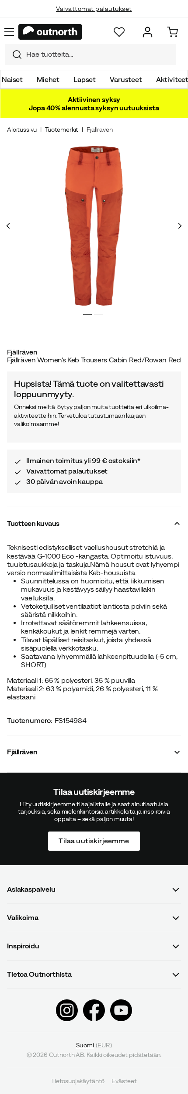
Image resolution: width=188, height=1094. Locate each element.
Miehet (48, 79)
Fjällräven (99, 129)
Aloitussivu (22, 129)
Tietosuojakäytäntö (77, 1080)
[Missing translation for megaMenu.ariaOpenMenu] (9, 32)
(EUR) (93, 1044)
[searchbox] (99, 54)
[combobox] (90, 54)
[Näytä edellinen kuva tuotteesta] (8, 226)
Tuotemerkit (61, 129)
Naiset (12, 79)
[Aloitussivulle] (50, 32)
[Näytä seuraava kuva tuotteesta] (179, 226)
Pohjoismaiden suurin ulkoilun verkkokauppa (94, 17)
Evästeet (124, 1080)
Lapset (84, 79)
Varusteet (126, 79)
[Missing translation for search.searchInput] (13, 54)
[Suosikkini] (119, 32)
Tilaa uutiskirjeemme (94, 841)
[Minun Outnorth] (147, 32)
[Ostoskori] (172, 32)
